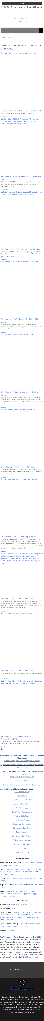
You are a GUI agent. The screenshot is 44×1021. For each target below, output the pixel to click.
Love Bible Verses (22, 820)
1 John (7, 926)
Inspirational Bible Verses (22, 804)
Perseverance (22, 796)
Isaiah (15, 885)
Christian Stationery (22, 781)
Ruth (22, 869)
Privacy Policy (22, 981)
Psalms (13, 878)
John (30, 904)
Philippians (22, 915)
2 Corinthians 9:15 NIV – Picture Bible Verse (17, 670)
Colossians (31, 915)
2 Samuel (37, 869)
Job (7, 878)
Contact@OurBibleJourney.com (22, 989)
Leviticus (39, 863)
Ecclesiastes (30, 878)
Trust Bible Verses (22, 852)
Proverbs (20, 878)
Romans (16, 912)
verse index (7, 940)
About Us (22, 985)
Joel (21, 891)
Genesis (25, 863)
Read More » (4, 117)
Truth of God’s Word (22, 816)
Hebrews (22, 924)
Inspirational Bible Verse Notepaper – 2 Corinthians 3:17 (21, 111)
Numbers (3, 865)
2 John (14, 926)
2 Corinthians (36, 912)
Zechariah (4, 896)
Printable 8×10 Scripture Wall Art (22, 777)
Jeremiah (22, 885)
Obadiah (33, 891)
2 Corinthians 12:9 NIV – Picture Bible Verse (17, 598)
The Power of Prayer (22, 792)
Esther (11, 874)
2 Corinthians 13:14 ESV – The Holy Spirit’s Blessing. (20, 249)
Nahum (9, 894)
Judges (16, 869)
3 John (20, 926)
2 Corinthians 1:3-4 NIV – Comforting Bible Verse (19, 537)
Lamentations (32, 885)
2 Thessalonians (18, 917)
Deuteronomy (13, 865)
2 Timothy (37, 917)
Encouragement (22, 832)
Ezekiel (40, 885)
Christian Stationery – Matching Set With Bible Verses (22, 785)
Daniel (3, 887)
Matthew (14, 904)
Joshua (9, 869)
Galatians (3, 915)
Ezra (35, 872)
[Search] (41, 30)
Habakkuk (17, 894)
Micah (3, 894)
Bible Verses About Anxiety (22, 812)
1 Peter (36, 924)
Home (4, 38)
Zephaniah (26, 894)
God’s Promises (22, 808)
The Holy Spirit (22, 848)
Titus (3, 920)
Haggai (34, 894)
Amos (26, 891)
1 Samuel (28, 869)
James (29, 924)
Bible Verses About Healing (22, 800)
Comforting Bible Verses (22, 824)
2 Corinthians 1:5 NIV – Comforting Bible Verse (18, 467)
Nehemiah (4, 874)
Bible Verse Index (31, 957)
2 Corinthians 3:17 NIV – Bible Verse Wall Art (17, 736)
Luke (25, 904)
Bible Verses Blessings (22, 844)
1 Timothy (29, 917)
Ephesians (12, 915)
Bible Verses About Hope (22, 840)
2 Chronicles (27, 872)
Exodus (32, 863)
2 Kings (8, 872)
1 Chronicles (16, 872)
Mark (20, 904)
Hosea (15, 891)
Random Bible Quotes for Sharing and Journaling (22, 761)
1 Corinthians (25, 912)
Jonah (39, 891)
